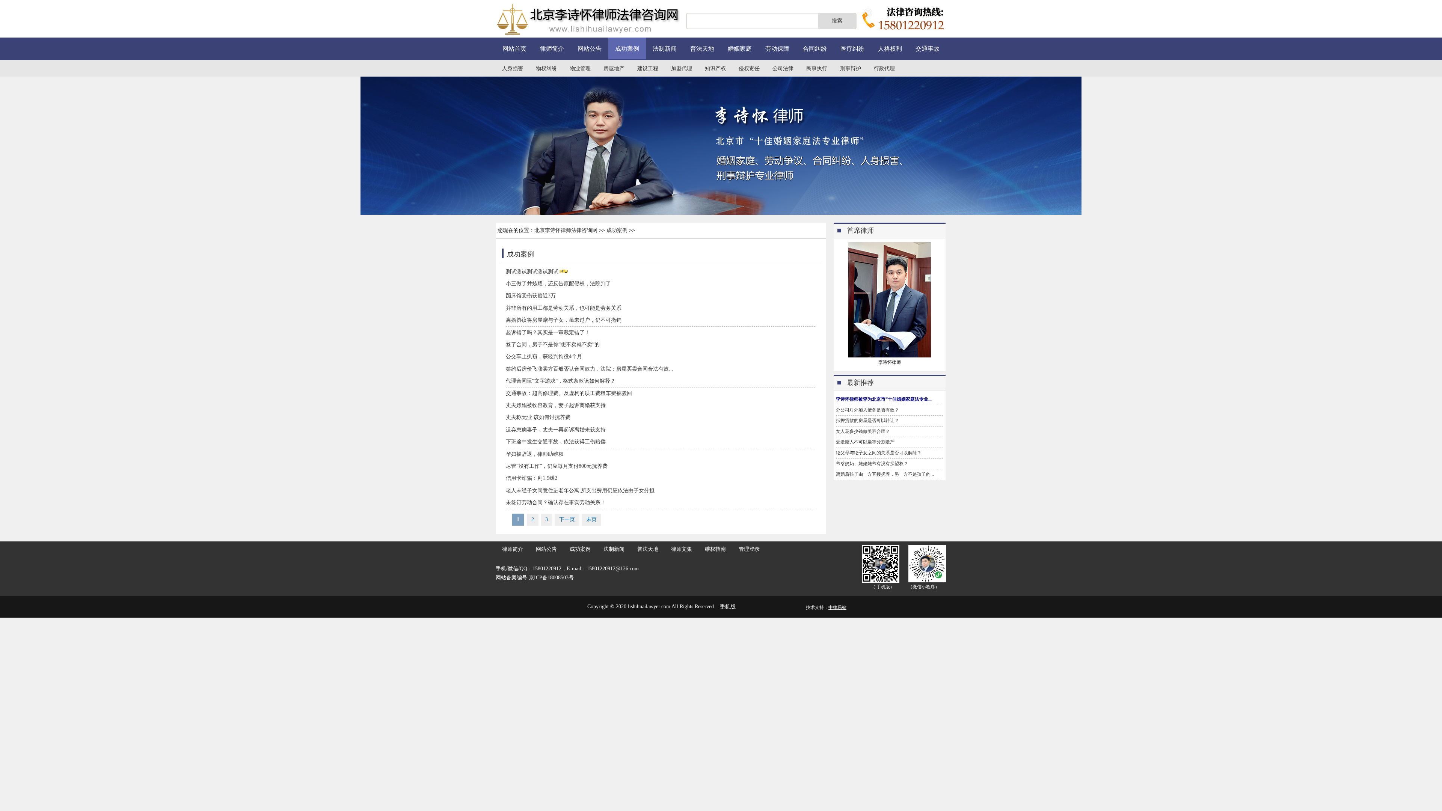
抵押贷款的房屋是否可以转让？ (867, 420)
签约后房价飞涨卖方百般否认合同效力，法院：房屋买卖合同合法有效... (589, 369)
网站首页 (514, 48)
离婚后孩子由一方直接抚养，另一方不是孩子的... (885, 474)
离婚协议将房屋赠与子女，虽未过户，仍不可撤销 (563, 320)
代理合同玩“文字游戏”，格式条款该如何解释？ (560, 381)
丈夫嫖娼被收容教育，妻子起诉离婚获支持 (556, 405)
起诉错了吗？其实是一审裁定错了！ (548, 332)
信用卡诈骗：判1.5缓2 (531, 478)
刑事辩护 (850, 68)
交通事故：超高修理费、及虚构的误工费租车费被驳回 (569, 393)
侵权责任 (749, 68)
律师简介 (552, 48)
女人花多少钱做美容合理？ (863, 431)
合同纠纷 (815, 48)
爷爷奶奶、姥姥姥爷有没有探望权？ (872, 463)
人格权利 (890, 48)
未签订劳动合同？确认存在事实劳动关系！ (556, 502)
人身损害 (512, 68)
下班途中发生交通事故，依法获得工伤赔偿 (556, 442)
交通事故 (928, 48)
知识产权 (715, 68)
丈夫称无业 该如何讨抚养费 (538, 417)
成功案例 (627, 48)
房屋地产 (613, 68)
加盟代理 (681, 68)
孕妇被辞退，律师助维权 (535, 454)
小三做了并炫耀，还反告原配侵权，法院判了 (558, 283)
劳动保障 (777, 48)
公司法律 (782, 68)
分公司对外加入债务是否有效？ (867, 410)
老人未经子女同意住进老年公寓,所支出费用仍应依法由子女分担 (580, 490)
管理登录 (749, 549)
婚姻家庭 (740, 48)
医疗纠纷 (852, 48)
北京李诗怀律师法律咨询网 (565, 230)
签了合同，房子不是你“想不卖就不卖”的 (553, 344)
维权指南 (715, 549)
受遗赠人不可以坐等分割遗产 (865, 442)
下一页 (567, 519)
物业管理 (580, 68)
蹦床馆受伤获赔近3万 (531, 295)
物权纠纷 (546, 68)
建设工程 (647, 68)
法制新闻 (665, 48)
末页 (591, 519)
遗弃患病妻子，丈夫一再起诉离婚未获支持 (556, 430)
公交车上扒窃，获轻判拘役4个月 (544, 356)
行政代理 (884, 68)
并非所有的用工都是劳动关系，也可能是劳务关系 (563, 308)
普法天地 (702, 48)
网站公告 (590, 48)
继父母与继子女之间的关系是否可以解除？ (879, 452)
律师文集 (681, 549)
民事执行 (816, 68)
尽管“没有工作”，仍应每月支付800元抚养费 (557, 466)
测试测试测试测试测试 (532, 271)
